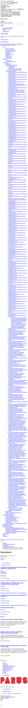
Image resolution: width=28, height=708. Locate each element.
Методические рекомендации (14, 68)
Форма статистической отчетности (13, 512)
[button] (4, 47)
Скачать (2, 588)
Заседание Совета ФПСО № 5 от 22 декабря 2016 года (16, 295)
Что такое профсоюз (10, 49)
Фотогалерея (6, 31)
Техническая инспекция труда (12, 517)
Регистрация (3, 572)
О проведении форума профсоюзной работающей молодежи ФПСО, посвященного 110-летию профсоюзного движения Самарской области (17, 466)
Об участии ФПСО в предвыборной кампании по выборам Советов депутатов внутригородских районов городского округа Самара (17, 441)
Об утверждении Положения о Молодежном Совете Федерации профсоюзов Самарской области (15, 395)
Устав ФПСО (9, 63)
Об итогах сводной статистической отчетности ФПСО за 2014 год (16, 498)
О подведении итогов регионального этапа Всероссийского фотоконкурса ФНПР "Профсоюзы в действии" (16, 424)
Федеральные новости (11, 61)
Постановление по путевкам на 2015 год (17, 499)
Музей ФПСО (9, 52)
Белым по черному (5, 14)
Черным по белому (16, 13)
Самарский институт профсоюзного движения (16, 523)
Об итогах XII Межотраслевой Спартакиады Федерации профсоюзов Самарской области (16, 355)
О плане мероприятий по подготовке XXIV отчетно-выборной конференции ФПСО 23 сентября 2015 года (17, 495)
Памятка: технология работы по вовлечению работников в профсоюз (16, 532)
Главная (5, 543)
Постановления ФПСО (11, 71)
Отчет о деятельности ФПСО (14, 69)
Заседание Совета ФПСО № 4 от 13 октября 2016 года (16, 304)
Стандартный (20, 9)
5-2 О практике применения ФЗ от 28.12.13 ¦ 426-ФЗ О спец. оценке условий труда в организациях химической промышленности (18, 325)
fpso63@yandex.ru (4, 41)
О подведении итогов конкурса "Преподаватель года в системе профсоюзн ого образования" (15, 509)
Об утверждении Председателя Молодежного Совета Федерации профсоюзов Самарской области (15, 410)
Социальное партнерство (11, 519)
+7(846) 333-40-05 (4, 39)
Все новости (8, 60)
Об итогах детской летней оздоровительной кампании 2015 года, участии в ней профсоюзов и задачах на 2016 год (17, 365)
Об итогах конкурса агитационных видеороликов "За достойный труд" (16, 352)
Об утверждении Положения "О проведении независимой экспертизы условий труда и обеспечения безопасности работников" (16, 388)
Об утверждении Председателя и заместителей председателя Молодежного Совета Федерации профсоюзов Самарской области (17, 370)
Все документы (6, 562)
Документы (5, 545)
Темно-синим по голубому (15, 14)
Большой (9, 10)
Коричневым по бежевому (6, 16)
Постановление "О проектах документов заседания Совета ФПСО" (17, 350)
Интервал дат (4, 556)
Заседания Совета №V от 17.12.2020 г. (16, 198)
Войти (2, 570)
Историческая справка (11, 50)
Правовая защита (9, 516)
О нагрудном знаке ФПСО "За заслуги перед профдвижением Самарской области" (17, 399)
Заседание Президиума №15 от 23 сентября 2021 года (15, 178)
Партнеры (8, 55)
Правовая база (11, 66)
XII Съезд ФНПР (9, 513)
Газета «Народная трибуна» (12, 520)
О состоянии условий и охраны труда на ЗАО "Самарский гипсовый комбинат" (17, 421)
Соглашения (11, 67)
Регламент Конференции (11, 530)
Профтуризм (8, 522)
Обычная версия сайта (5, 6)
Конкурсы (8, 53)
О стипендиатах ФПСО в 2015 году (16, 373)
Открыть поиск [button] (4, 44)
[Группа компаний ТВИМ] (14, 683)
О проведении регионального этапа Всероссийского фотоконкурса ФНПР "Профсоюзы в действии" (16, 456)
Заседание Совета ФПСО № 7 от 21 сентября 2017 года (16, 276)
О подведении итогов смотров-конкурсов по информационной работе (17, 419)
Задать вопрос (9, 56)
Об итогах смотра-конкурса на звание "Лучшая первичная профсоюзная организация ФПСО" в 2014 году (16, 445)
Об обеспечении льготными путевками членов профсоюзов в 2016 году (17, 331)
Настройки (3, 7)
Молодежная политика (11, 518)
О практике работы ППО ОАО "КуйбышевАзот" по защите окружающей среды (17, 392)
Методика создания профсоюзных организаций (16, 529)
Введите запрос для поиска (7, 22)
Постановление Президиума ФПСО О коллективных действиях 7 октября (16, 90)
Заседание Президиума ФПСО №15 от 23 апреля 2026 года (14, 580)
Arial (8, 2)
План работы (9, 511)
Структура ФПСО (10, 48)
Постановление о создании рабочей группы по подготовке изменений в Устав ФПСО (17, 470)
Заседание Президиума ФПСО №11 (16, 84)
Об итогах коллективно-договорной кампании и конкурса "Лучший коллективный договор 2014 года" (16, 415)
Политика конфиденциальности (8, 696)
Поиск (2, 555)
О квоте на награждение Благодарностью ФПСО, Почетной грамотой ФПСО (17, 337)
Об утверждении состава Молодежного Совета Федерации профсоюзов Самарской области (17, 361)
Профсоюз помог (7, 29)
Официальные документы (11, 65)
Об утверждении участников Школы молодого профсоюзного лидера (16, 492)
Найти (2, 25)
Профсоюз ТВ (9, 58)
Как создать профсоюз (8, 27)
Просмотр (3, 586)
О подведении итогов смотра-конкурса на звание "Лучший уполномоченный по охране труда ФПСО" (17, 462)
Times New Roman (13, 2)
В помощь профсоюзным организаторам (15, 527)
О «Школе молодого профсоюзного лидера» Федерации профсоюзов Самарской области (16, 334)
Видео (4, 30)
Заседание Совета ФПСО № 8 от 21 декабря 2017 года (16, 269)
